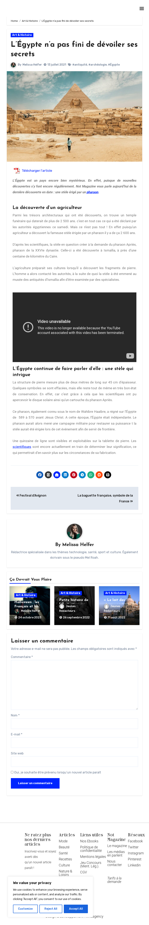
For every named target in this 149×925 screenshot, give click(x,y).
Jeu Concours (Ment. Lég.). (90, 864)
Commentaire (22, 657)
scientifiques (22, 447)
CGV (83, 872)
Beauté (64, 847)
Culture (64, 865)
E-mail (16, 734)
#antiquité (79, 64)
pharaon (92, 192)
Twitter (133, 847)
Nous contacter (114, 863)
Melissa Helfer (32, 64)
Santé (63, 853)
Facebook (135, 841)
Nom (15, 715)
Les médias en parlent (116, 853)
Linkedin (134, 865)
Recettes (65, 859)
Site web (17, 753)
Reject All (50, 908)
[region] (50, 896)
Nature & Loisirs (65, 873)
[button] (141, 8)
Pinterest (134, 859)
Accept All (76, 908)
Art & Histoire (22, 35)
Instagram (136, 853)
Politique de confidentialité (91, 849)
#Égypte (114, 64)
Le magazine (117, 846)
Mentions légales (93, 857)
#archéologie (97, 64)
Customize (25, 908)
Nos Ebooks (89, 841)
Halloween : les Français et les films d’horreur (26, 606)
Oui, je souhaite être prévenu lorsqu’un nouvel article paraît (57, 772)
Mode (63, 841)
